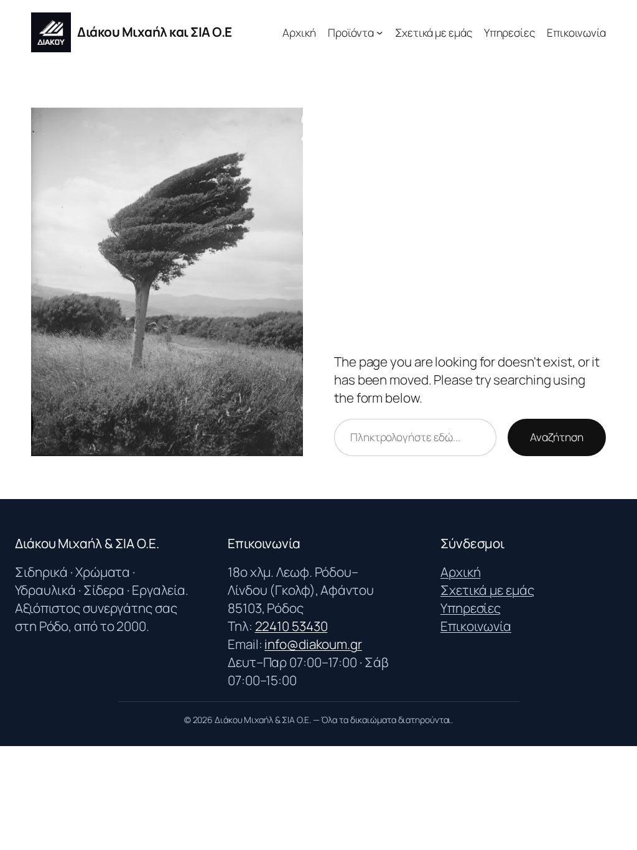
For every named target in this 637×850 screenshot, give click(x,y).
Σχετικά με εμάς (487, 590)
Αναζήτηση (557, 436)
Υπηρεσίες (470, 608)
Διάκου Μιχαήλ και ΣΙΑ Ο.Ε (154, 31)
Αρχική (460, 572)
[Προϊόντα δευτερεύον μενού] (379, 32)
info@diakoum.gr (313, 644)
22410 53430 (291, 626)
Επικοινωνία (475, 626)
